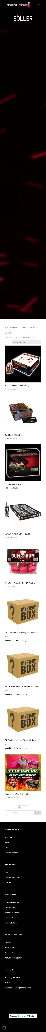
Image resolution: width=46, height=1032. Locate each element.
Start (6, 327)
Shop (7, 842)
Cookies (8, 942)
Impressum (9, 953)
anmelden (9, 640)
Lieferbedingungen (12, 877)
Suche (37, 813)
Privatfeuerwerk (12, 902)
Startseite (9, 837)
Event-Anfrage (11, 923)
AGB (6, 872)
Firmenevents (10, 907)
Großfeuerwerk (12, 912)
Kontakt (8, 848)
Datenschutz (10, 947)
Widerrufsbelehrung (14, 958)
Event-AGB (9, 918)
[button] (4, 1027)
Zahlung (8, 883)
